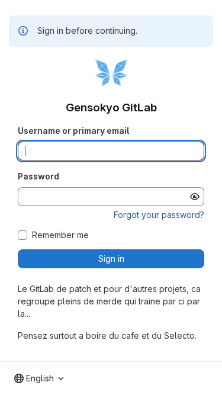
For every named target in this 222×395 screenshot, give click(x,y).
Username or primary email (73, 131)
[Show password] (194, 196)
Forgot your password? (159, 215)
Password (38, 176)
